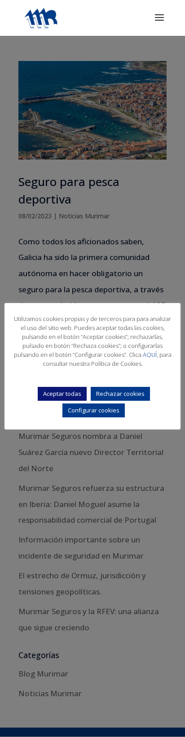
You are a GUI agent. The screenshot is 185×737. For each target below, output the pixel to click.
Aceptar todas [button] (62, 394)
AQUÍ (150, 355)
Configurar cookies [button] (93, 410)
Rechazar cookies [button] (120, 394)
